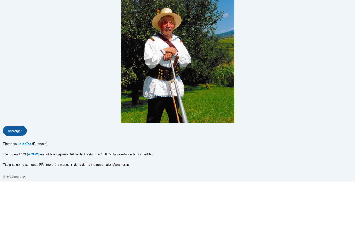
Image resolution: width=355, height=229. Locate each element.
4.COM (33, 154)
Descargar (15, 131)
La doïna (24, 143)
